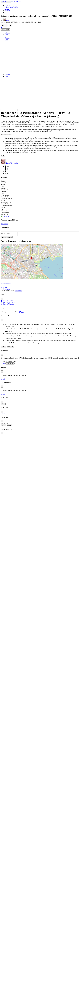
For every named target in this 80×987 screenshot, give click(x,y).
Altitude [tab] (7, 33)
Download (10, 346)
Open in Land (10, 363)
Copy (22, 312)
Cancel (3, 346)
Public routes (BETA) (11, 7)
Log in (7, 9)
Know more (4, 224)
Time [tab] (6, 40)
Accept (9, 425)
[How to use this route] (1, 27)
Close (3, 404)
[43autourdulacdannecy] (32, 278)
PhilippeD (7, 289)
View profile (14, 163)
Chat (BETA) (9, 5)
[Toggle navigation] (6, 2)
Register (7, 10)
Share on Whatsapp (8, 304)
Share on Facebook (8, 302)
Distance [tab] (7, 38)
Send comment (7, 237)
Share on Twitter (7, 300)
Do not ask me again (9, 361)
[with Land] (5, 216)
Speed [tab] (6, 34)
